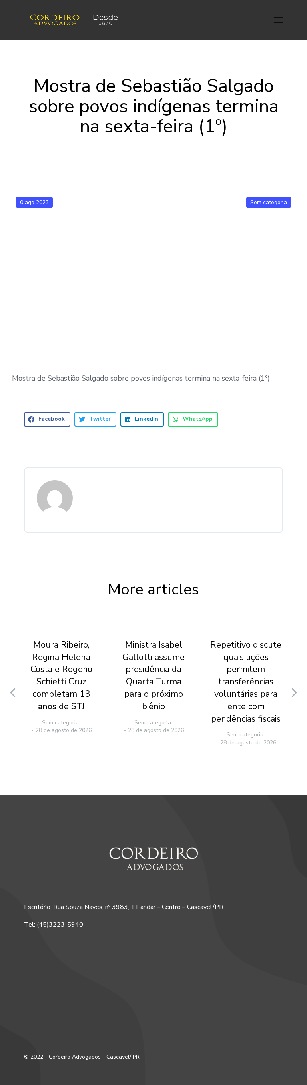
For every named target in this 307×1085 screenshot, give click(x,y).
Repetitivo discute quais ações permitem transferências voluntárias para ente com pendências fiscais (245, 682)
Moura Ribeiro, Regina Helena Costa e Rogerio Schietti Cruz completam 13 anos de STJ (61, 675)
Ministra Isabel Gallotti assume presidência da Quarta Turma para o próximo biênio (153, 675)
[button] (278, 20)
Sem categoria (268, 202)
